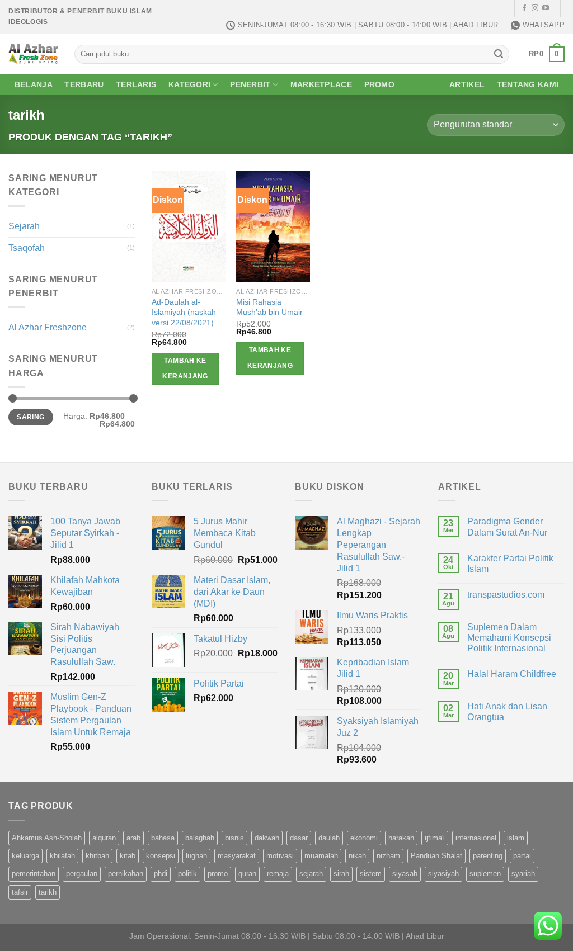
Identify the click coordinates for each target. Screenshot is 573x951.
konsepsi (160, 855)
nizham (388, 855)
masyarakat (237, 855)
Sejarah (24, 226)
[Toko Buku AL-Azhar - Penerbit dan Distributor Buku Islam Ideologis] (33, 54)
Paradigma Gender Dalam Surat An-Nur (507, 527)
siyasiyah (443, 873)
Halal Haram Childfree (511, 674)
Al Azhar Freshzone (47, 327)
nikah (357, 855)
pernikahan (125, 873)
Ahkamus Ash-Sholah (47, 838)
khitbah (97, 855)
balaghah (199, 838)
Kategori (189, 84)
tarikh (48, 892)
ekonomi (364, 838)
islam (515, 838)
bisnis (234, 838)
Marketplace (321, 84)
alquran (104, 838)
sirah (341, 873)
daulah (329, 838)
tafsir (20, 892)
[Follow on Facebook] (524, 8)
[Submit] (498, 54)
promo (218, 873)
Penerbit (250, 84)
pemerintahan (33, 873)
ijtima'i (435, 838)
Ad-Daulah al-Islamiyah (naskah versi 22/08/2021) (184, 312)
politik (187, 873)
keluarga (25, 855)
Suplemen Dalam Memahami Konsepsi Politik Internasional (509, 637)
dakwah (267, 838)
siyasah (404, 873)
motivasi (280, 855)
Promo (379, 84)
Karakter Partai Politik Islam (510, 563)
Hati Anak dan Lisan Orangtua (507, 712)
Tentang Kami (527, 84)
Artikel (467, 84)
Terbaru (84, 84)
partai (522, 855)
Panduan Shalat (436, 855)
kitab (127, 855)
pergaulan (81, 873)
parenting (487, 855)
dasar (299, 838)
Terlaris (136, 84)
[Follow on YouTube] (545, 8)
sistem (371, 873)
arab (133, 838)
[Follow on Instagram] (535, 8)
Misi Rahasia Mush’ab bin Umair (269, 307)
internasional (475, 838)
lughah (196, 855)
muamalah (321, 855)
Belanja (34, 84)
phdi (160, 873)
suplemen (485, 873)
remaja (278, 873)
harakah (401, 838)
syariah (523, 873)
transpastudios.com (505, 594)
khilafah (62, 855)
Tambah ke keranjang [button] (185, 368)
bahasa (163, 838)
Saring (30, 417)
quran (247, 873)
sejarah (311, 873)
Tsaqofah (26, 248)
